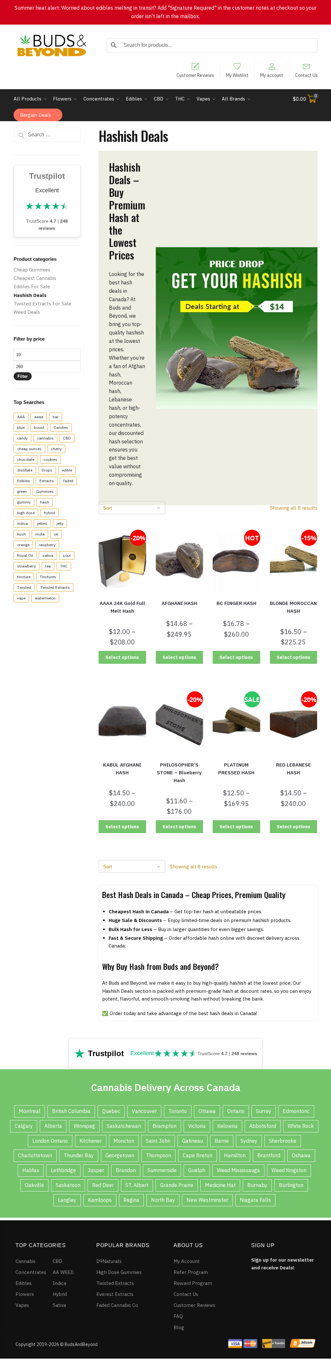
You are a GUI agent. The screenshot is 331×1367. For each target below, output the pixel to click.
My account (271, 75)
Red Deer (103, 1185)
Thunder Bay (79, 1155)
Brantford (268, 1155)
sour (67, 555)
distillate (24, 470)
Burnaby (257, 1185)
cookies (50, 459)
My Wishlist (237, 75)
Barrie (222, 1141)
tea (48, 566)
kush (21, 534)
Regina (131, 1200)
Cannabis (26, 1261)
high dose (26, 512)
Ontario (235, 1111)
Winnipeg (84, 1126)
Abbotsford (262, 1126)
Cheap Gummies (32, 270)
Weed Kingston (289, 1170)
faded (68, 480)
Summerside (161, 1170)
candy (22, 438)
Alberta (53, 1126)
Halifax (30, 1170)
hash (44, 502)
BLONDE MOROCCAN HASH (293, 607)
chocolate (25, 459)
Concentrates (31, 1272)
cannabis (45, 438)
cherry (56, 448)
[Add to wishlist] (102, 534)
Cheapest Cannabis (35, 278)
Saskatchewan (124, 1126)
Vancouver (144, 1111)
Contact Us (306, 75)
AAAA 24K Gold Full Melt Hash (122, 607)
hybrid (49, 512)
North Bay (163, 1200)
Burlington (291, 1185)
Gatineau (192, 1141)
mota (40, 534)
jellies (42, 523)
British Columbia (71, 1111)
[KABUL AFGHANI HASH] (122, 722)
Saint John (158, 1141)
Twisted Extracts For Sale (42, 304)
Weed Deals (27, 312)
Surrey (263, 1111)
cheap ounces (29, 448)
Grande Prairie (176, 1185)
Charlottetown (35, 1155)
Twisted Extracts (55, 587)
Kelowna (227, 1126)
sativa (47, 555)
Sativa (59, 1305)
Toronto (177, 1111)
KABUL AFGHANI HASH (122, 769)
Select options (122, 657)
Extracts (46, 480)
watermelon (45, 598)
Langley (67, 1200)
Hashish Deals (30, 295)
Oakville (34, 1185)
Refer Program (191, 1272)
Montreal (29, 1111)
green (22, 491)
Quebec (111, 1111)
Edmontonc (296, 1111)
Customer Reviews (195, 75)
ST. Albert (136, 1185)
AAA (21, 416)
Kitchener (91, 1141)
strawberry (26, 566)
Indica (59, 1283)
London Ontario (50, 1141)
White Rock (301, 1126)
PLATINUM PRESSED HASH (236, 769)
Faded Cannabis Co (117, 1305)
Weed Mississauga (238, 1170)
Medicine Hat (220, 1185)
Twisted (24, 587)
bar (56, 416)
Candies (61, 427)
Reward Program (193, 1283)
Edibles (23, 480)
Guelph (196, 1170)
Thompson (158, 1155)
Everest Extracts (114, 1294)
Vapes (22, 1305)
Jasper (96, 1170)
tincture (23, 576)
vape (21, 598)
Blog (179, 1327)
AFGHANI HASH (179, 603)
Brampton (164, 1126)
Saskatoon (68, 1185)
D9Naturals (109, 1261)
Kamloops (100, 1200)
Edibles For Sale (32, 286)
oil (56, 534)
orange (23, 544)
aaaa (38, 416)
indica (22, 523)
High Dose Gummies (119, 1272)
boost (39, 427)
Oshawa (301, 1155)
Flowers (25, 1294)
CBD (67, 438)
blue (21, 427)
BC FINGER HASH (236, 603)
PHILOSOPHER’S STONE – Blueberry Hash (179, 773)
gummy (24, 502)
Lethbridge (63, 1170)
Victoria (197, 1126)
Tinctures (48, 576)
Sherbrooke (282, 1141)
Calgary (24, 1126)
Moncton (123, 1141)
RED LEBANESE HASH (293, 769)
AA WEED (63, 1272)
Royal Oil (25, 555)
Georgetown (119, 1155)
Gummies (45, 491)
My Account (187, 1261)
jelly (60, 523)
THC (64, 566)
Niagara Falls (255, 1200)
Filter (22, 376)
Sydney (248, 1141)
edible (67, 470)
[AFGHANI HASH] (179, 561)
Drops (47, 470)
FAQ (178, 1316)
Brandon (126, 1170)
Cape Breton (197, 1155)
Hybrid (60, 1294)
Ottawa (207, 1111)
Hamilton (235, 1155)
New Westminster (207, 1200)
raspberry (47, 544)
